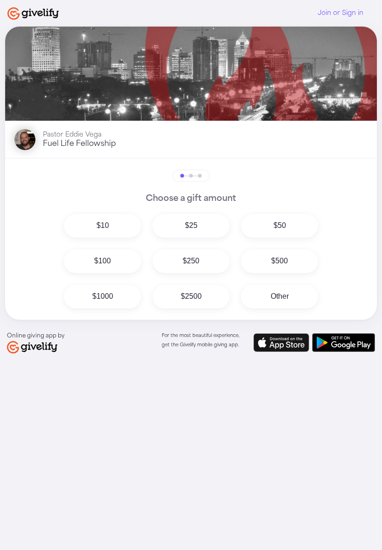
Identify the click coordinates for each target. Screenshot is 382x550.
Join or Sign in (340, 13)
